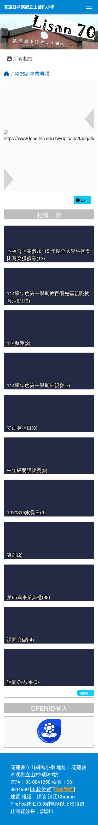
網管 (42, 796)
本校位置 (41, 789)
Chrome (66, 796)
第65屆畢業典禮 (32, 73)
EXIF (84, 200)
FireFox (18, 803)
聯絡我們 (64, 789)
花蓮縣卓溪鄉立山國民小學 (29, 7)
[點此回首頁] (49, 31)
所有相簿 (22, 58)
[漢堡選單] (89, 7)
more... (86, 693)
